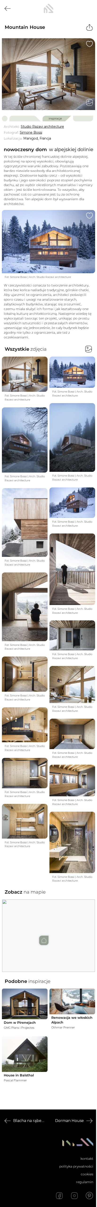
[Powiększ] (48, 74)
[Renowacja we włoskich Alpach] (72, 1001)
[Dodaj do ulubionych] (89, 44)
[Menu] (89, 8)
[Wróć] (7, 8)
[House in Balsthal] (25, 1054)
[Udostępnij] (89, 27)
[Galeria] (89, 102)
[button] (48, 931)
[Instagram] (74, 1195)
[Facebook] (59, 1195)
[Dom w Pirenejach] (25, 1004)
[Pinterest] (89, 1195)
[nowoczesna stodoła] (48, 8)
